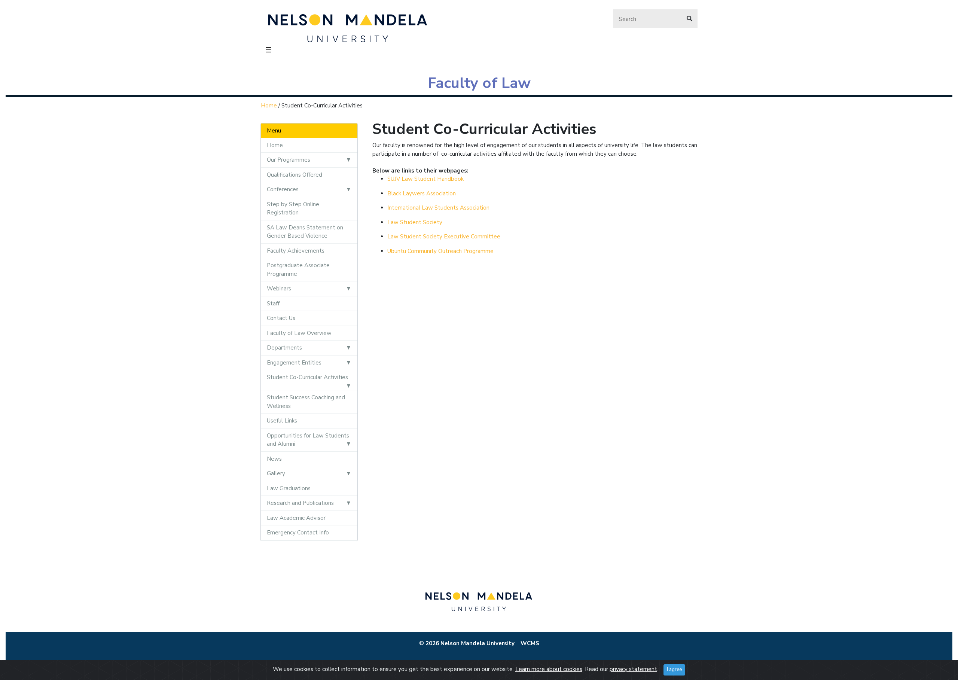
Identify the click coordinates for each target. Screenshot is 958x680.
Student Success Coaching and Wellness (306, 402)
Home (269, 105)
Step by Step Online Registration (293, 209)
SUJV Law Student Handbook (425, 179)
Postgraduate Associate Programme (298, 270)
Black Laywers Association (422, 193)
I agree (674, 669)
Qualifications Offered (294, 175)
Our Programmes (288, 160)
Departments (284, 347)
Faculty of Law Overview (299, 333)
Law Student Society (414, 222)
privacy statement (633, 669)
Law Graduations (289, 488)
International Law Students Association (438, 207)
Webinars (279, 288)
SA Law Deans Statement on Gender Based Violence (305, 232)
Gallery (276, 473)
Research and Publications (300, 503)
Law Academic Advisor (296, 518)
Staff (273, 303)
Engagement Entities (294, 362)
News (274, 459)
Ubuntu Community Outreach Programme (440, 251)
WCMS (530, 643)
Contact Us (281, 318)
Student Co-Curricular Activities (307, 377)
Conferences (283, 189)
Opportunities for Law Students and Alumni (308, 440)
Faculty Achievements (295, 250)
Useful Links (282, 420)
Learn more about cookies (548, 669)
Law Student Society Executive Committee (443, 236)
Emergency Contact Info (298, 532)
